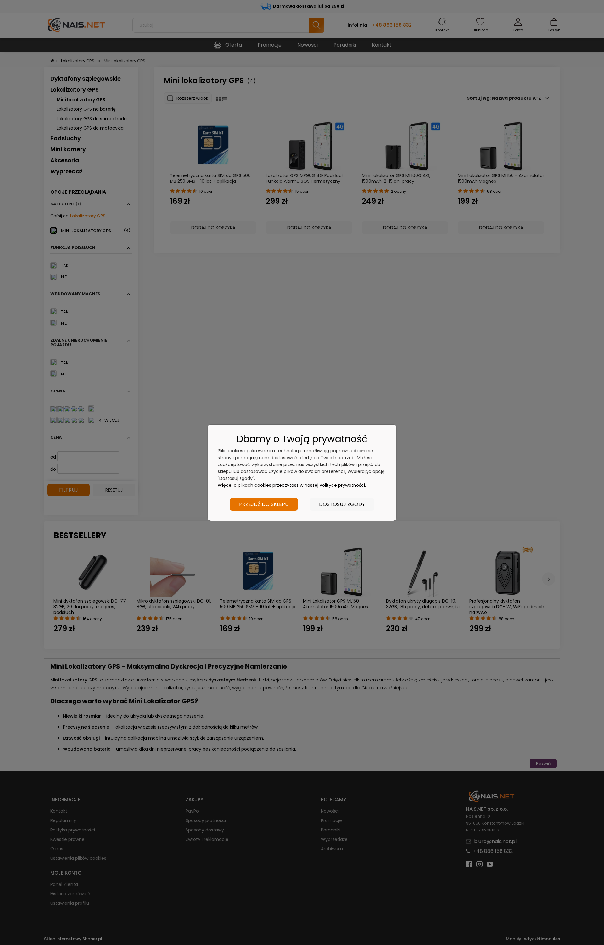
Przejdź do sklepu (263, 504)
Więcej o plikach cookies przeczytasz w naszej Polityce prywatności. (292, 485)
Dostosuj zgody (342, 504)
